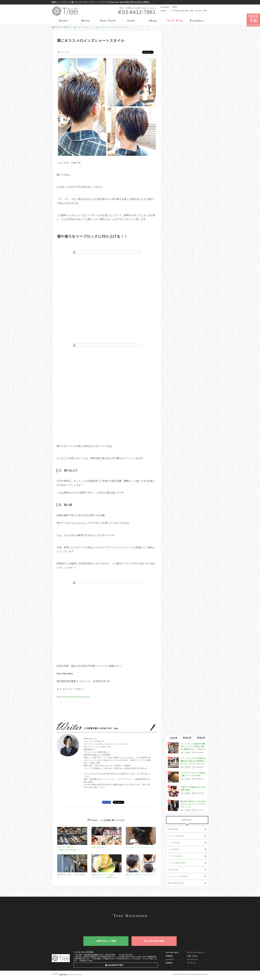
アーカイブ (191, 963)
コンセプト (170, 959)
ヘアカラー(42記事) (176, 836)
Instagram (139, 924)
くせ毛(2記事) (173, 849)
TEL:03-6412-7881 (154, 941)
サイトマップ (192, 959)
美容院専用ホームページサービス (70, 974)
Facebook (130, 924)
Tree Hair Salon (172, 952)
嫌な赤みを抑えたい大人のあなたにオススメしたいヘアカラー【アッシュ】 (193, 804)
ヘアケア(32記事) (175, 856)
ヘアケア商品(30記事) (177, 863)
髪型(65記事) (173, 829)
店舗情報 (169, 956)
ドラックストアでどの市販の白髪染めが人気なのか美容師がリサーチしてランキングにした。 (193, 761)
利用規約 (169, 963)
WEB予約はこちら (105, 941)
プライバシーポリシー (196, 952)
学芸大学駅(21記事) (176, 883)
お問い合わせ (192, 956)
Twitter (120, 924)
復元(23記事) (173, 870)
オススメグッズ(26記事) (177, 876)
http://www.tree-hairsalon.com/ (74, 697)
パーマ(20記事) (174, 843)
